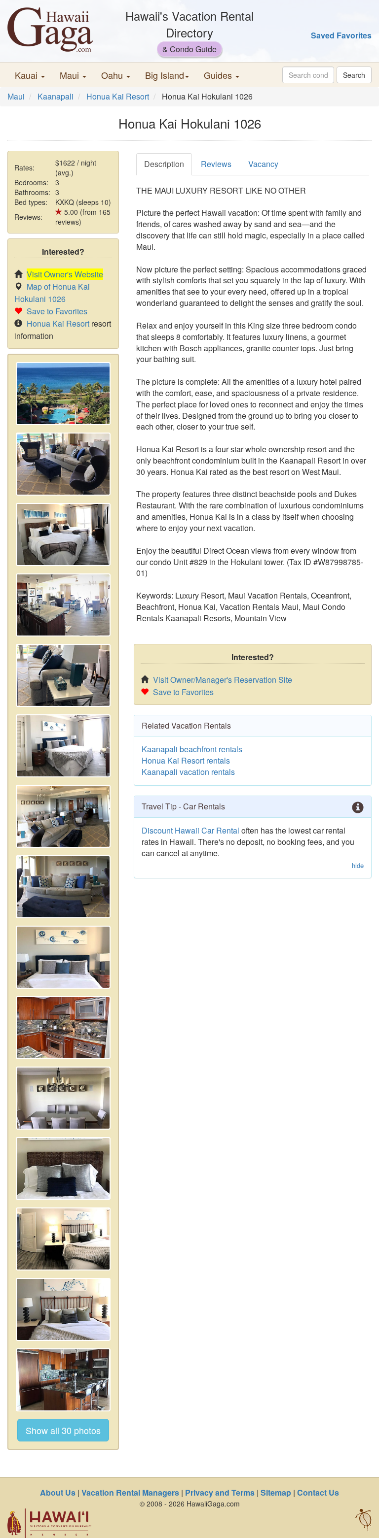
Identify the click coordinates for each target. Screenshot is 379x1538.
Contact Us (318, 1492)
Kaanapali (56, 96)
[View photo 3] (63, 534)
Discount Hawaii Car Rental (190, 830)
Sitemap (276, 1492)
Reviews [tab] (216, 163)
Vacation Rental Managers (130, 1492)
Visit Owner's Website (65, 274)
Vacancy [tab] (263, 163)
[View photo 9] (63, 957)
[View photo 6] (63, 745)
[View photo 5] (63, 675)
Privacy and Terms (220, 1492)
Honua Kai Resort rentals (186, 760)
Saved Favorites (341, 35)
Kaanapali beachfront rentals (192, 749)
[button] (29, 75)
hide (358, 865)
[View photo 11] (63, 1098)
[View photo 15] (63, 1379)
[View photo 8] (63, 886)
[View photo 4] (63, 604)
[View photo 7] (63, 816)
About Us (58, 1492)
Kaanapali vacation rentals (188, 771)
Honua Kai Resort (117, 96)
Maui (16, 96)
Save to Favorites (57, 311)
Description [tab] (164, 163)
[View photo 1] (63, 393)
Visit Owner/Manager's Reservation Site (222, 679)
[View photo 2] (63, 464)
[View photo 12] (63, 1168)
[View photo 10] (63, 1027)
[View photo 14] (63, 1309)
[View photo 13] (63, 1239)
